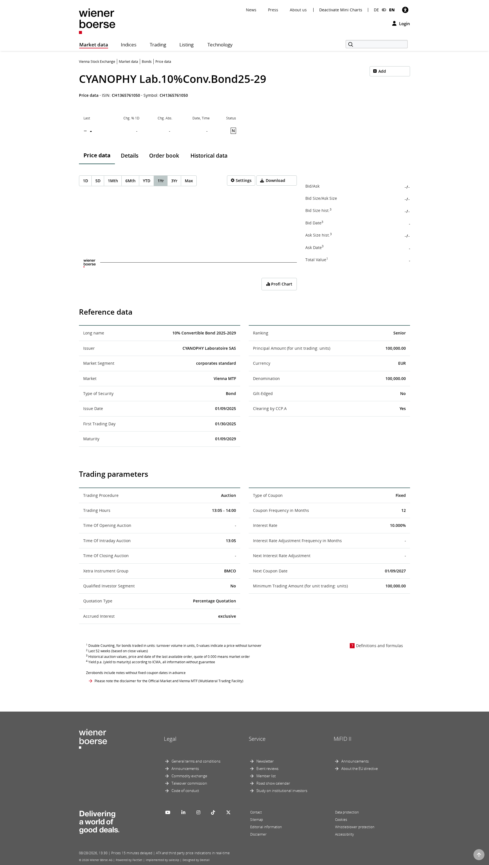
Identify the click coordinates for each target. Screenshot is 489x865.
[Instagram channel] (198, 812)
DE (376, 9)
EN (392, 9)
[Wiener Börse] (97, 20)
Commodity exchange (189, 775)
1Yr (161, 180)
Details (129, 155)
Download (275, 180)
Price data (96, 155)
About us (298, 9)
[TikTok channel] (213, 812)
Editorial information (266, 827)
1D (85, 180)
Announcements (185, 768)
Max (189, 180)
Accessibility (344, 834)
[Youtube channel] (167, 812)
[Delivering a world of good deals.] (99, 821)
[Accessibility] (405, 9)
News (251, 9)
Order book (164, 155)
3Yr (174, 180)
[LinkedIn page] (183, 812)
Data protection (347, 812)
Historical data (209, 155)
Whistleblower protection (354, 827)
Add (382, 71)
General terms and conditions (195, 761)
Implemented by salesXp (162, 860)
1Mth (113, 180)
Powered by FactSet (129, 860)
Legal (170, 738)
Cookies (341, 819)
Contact (256, 812)
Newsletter (265, 761)
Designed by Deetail (196, 860)
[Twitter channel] (228, 812)
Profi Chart (281, 284)
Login (404, 23)
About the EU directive (359, 768)
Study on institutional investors (281, 790)
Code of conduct (185, 790)
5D (97, 180)
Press (273, 9)
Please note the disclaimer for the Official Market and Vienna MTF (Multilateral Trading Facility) (169, 681)
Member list (266, 775)
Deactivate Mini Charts (340, 10)
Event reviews (267, 768)
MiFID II (342, 738)
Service (257, 738)
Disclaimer (258, 834)
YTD (146, 180)
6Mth (130, 180)
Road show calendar (273, 783)
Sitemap (256, 819)
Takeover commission (189, 783)
